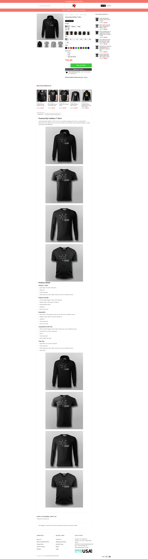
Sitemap (39, 549)
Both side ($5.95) (72, 56)
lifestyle (85, 77)
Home (63, 10)
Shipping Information (61, 541)
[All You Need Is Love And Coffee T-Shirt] (53, 96)
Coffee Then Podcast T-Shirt (64, 105)
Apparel (71, 14)
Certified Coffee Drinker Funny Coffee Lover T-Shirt (86, 105)
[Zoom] (38, 38)
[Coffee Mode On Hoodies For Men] (42, 96)
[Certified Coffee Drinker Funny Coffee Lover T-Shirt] (87, 96)
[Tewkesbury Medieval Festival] (74, 6)
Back (69, 54)
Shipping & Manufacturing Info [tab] (52, 114)
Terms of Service (41, 546)
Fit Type (67, 23)
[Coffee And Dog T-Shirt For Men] (75, 96)
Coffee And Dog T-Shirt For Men (74, 105)
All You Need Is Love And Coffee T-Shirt (52, 105)
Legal (57, 549)
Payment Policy (59, 544)
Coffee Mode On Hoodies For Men (40, 105)
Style (67, 29)
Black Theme (83, 14)
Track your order (80, 10)
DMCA (57, 546)
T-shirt (76, 14)
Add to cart (81, 65)
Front (69, 53)
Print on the (68, 50)
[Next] (61, 26)
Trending (68, 10)
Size (66, 36)
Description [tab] (40, 114)
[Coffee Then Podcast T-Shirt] (64, 96)
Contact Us (58, 539)
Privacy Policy (40, 544)
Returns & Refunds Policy (43, 541)
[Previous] (39, 26)
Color (66, 45)
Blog (73, 10)
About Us (39, 539)
